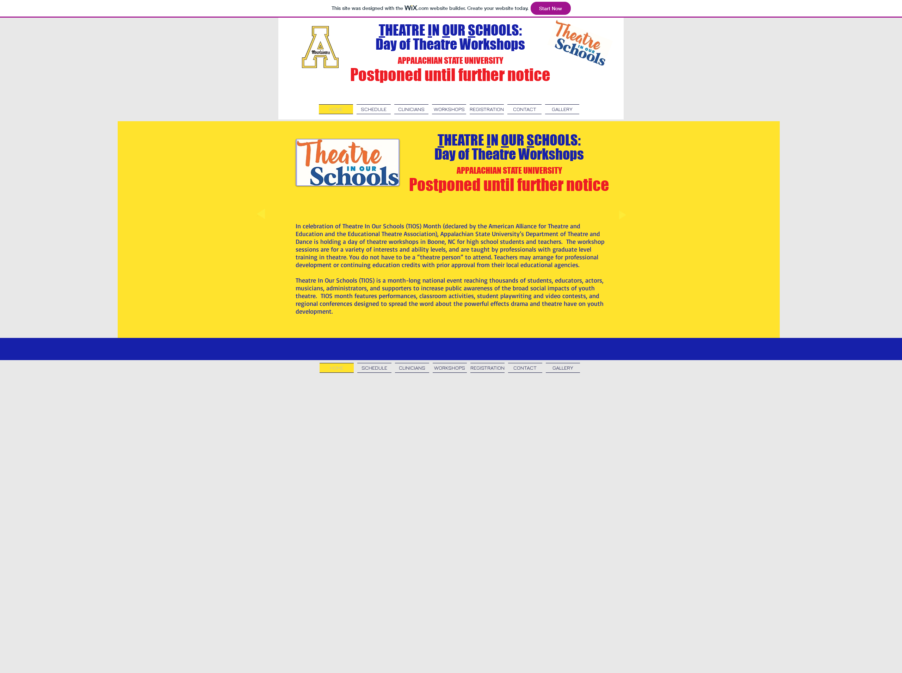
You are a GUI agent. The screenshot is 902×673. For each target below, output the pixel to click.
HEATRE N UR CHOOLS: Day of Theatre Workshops (450, 37)
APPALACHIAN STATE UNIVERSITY (450, 60)
